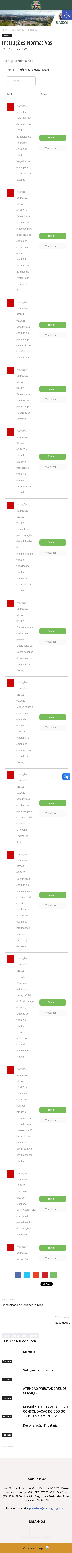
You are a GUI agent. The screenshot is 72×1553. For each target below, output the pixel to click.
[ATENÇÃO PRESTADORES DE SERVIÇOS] (11, 1393)
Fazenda (7, 35)
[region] (36, 18)
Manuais (29, 1352)
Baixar (51, 137)
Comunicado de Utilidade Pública (22, 1305)
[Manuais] (11, 1356)
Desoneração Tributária (40, 1425)
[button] (66, 5)
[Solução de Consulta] (11, 1374)
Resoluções (62, 1322)
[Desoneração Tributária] (11, 1430)
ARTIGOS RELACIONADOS (20, 1336)
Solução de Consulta (38, 1370)
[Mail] (46, 1534)
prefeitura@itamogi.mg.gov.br (47, 1508)
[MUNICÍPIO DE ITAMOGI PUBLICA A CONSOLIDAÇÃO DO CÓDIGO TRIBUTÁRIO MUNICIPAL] (11, 1411)
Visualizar (51, 148)
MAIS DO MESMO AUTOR (20, 1341)
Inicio (5, 29)
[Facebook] (26, 1534)
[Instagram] (36, 1534)
